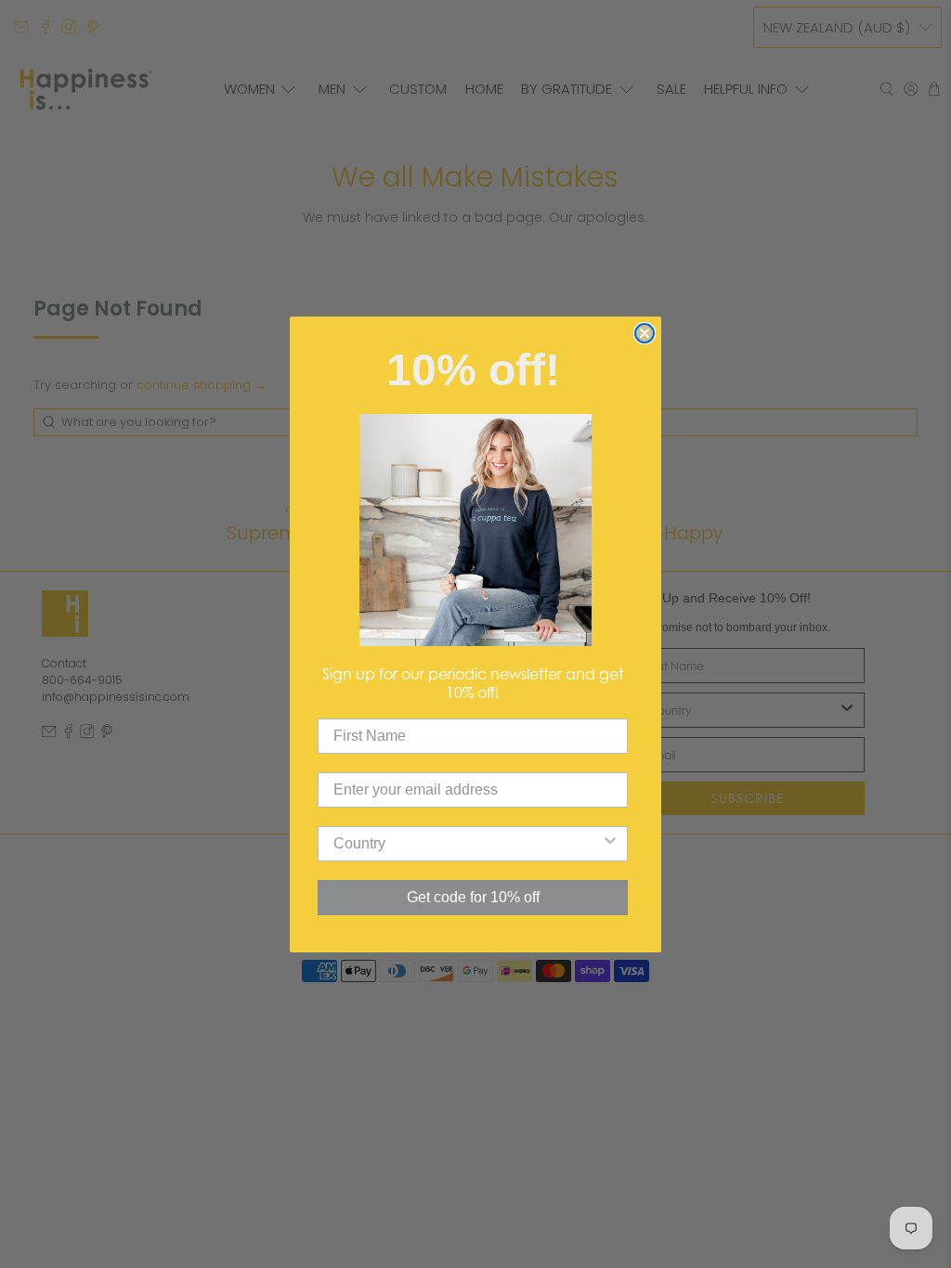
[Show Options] (610, 843)
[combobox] (467, 843)
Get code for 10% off (473, 897)
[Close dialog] (644, 333)
